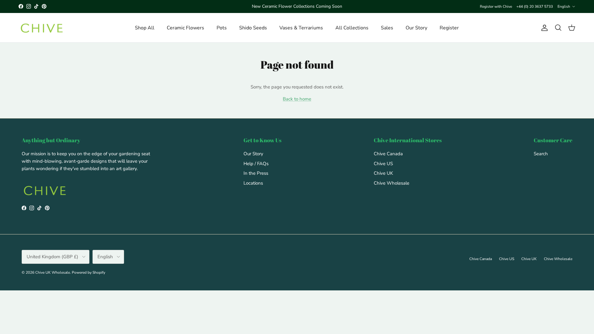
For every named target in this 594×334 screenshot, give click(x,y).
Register (449, 27)
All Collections (351, 27)
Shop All (144, 27)
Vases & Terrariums (301, 27)
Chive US (383, 164)
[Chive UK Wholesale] (42, 27)
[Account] (543, 28)
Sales (387, 27)
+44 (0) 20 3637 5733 (534, 6)
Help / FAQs (256, 164)
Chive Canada (388, 154)
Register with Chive (496, 6)
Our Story (416, 27)
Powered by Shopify (88, 272)
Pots (222, 27)
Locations (253, 183)
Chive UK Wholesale (52, 272)
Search (541, 154)
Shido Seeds (253, 27)
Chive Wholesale (391, 183)
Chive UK (383, 173)
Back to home (297, 99)
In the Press (255, 173)
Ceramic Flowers (185, 27)
